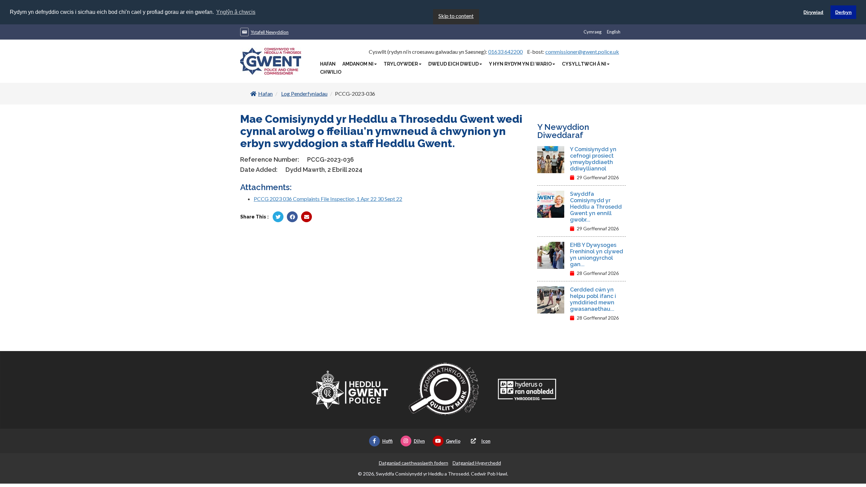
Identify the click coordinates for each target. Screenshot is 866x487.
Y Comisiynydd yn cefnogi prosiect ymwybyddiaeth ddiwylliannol (593, 159)
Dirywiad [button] (813, 12)
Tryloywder (401, 64)
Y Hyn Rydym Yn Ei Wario (520, 64)
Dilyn (419, 441)
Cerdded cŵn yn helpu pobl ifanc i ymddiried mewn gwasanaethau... (593, 299)
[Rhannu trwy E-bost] (306, 216)
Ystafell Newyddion (270, 32)
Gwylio (453, 441)
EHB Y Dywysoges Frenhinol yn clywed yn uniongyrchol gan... (596, 255)
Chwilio (330, 72)
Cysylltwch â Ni (584, 64)
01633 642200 (505, 51)
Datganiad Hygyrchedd (477, 463)
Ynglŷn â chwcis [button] (235, 12)
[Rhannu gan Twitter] (278, 216)
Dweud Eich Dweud (453, 64)
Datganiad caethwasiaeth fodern (413, 463)
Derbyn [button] (843, 12)
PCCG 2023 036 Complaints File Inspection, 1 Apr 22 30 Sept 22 (328, 198)
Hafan (328, 64)
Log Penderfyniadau (304, 93)
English (613, 31)
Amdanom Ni (357, 64)
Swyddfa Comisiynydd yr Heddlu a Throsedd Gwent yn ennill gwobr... (596, 207)
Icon (486, 441)
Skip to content (456, 16)
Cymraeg (592, 31)
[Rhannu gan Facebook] (292, 216)
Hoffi (387, 441)
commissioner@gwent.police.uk (582, 51)
